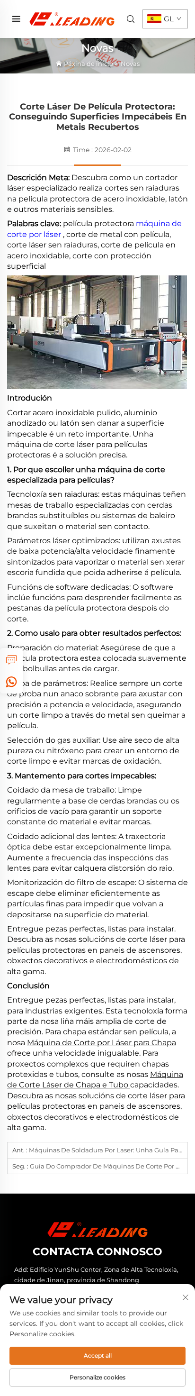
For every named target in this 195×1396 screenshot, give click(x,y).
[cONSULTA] (11, 659)
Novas (130, 63)
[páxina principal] (72, 18)
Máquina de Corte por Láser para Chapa (101, 1042)
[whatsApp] (11, 682)
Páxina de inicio (88, 63)
